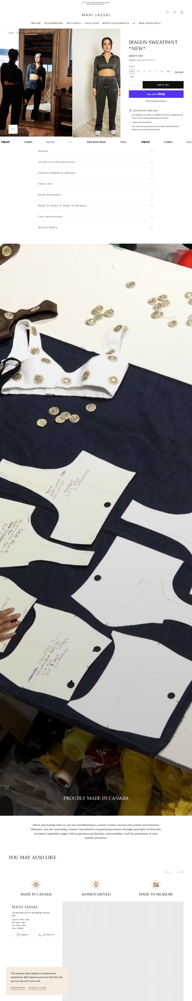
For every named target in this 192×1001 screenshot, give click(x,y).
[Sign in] (174, 12)
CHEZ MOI (20, 33)
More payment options (156, 101)
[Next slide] (111, 83)
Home (11, 33)
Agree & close (37, 988)
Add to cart (163, 84)
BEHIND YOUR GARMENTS (115, 23)
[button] (167, 12)
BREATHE (36, 23)
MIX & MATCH (73, 23)
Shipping (132, 60)
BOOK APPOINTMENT (150, 23)
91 (134, 23)
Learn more (18, 988)
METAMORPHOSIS (53, 23)
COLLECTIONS (91, 23)
